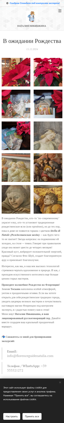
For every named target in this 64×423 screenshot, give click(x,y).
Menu (60, 10)
